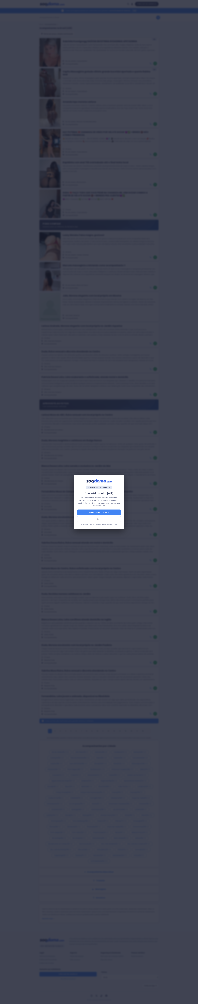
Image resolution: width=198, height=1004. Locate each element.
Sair (99, 519)
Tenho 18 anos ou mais (99, 512)
